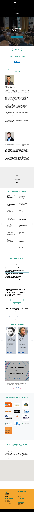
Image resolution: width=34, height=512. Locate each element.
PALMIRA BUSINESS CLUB (19, 451)
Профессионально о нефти (13, 316)
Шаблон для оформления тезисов (22, 495)
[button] (11, 338)
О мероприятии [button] (17, 8)
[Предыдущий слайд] (1, 224)
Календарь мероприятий (20, 504)
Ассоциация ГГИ (17, 509)
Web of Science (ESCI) (25, 312)
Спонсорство (17, 13)
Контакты (17, 15)
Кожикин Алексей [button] (22, 339)
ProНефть (7, 316)
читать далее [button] (7, 163)
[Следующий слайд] (32, 224)
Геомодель (10, 509)
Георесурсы (9, 311)
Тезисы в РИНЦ (19, 496)
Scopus (20, 312)
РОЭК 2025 (17, 7)
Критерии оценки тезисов (21, 503)
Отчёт (17, 10)
